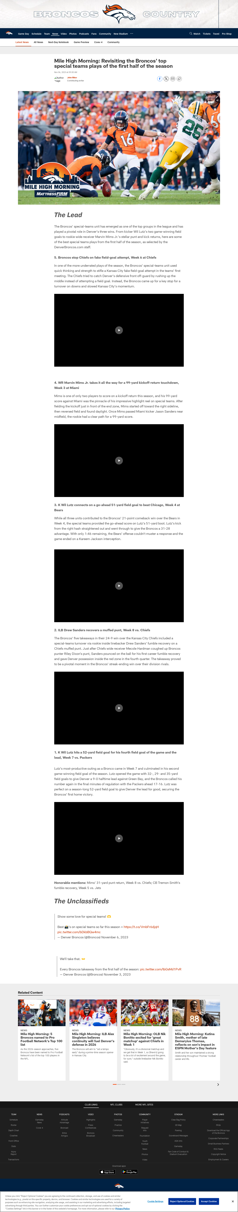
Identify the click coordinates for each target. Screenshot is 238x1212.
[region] (119, 1201)
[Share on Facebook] (159, 80)
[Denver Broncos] (119, 1186)
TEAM (13, 1114)
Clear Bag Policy (178, 1120)
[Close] (232, 1201)
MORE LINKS (218, 1114)
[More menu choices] (131, 33)
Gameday (118, 1120)
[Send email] (172, 80)
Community (118, 1130)
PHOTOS (118, 1114)
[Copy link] (179, 79)
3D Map (178, 1125)
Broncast (64, 1128)
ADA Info (178, 1141)
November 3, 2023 (117, 974)
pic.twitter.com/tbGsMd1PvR (160, 969)
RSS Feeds (218, 1149)
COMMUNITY (145, 1114)
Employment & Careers (218, 1159)
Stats (13, 1146)
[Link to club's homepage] (9, 33)
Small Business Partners (218, 1143)
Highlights (90, 1120)
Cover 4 (39, 1128)
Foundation (145, 1136)
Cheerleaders (118, 1135)
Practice (118, 1125)
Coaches (13, 1135)
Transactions (13, 1159)
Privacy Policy (122, 1208)
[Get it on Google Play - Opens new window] (129, 1173)
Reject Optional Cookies (182, 1201)
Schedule (14, 1120)
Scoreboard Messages (178, 1135)
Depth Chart (13, 1130)
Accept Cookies (209, 1201)
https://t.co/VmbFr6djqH (141, 927)
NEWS (39, 1114)
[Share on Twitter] (166, 80)
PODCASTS (64, 1114)
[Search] (191, 33)
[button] (119, 330)
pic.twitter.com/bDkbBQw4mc (79, 932)
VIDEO (91, 1114)
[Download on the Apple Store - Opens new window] (107, 1172)
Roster (14, 1125)
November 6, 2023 (114, 937)
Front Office (14, 1141)
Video (144, 1159)
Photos (145, 1154)
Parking (178, 1130)
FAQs (218, 1125)
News (144, 1149)
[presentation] (218, 1085)
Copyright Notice (218, 1154)
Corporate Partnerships (218, 1138)
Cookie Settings (155, 1201)
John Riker (72, 77)
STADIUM (178, 1114)
